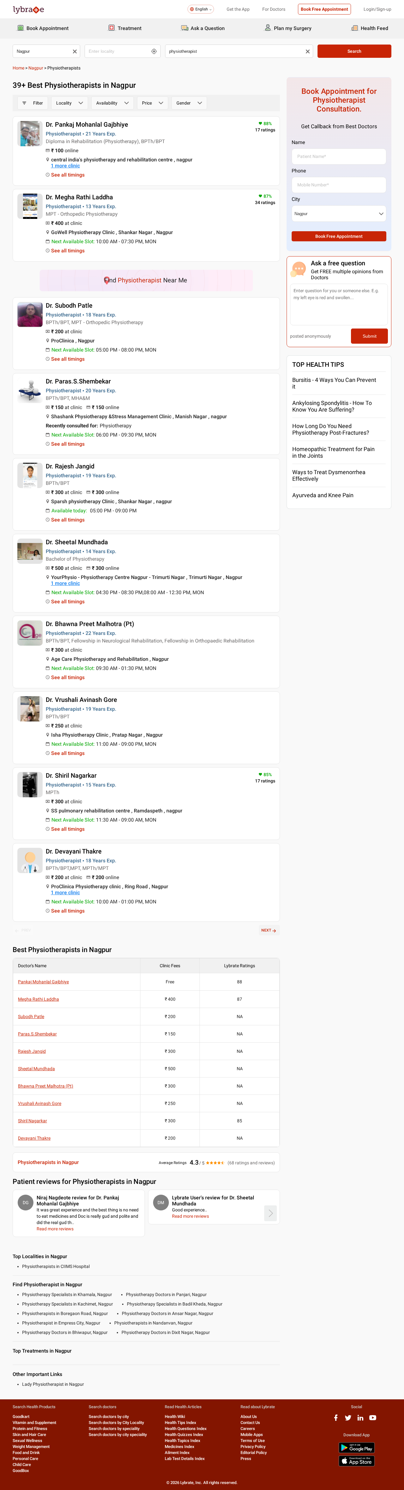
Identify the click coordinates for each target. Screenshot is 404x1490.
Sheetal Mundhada (36, 1068)
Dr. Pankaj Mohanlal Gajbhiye (87, 124)
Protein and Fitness (30, 1428)
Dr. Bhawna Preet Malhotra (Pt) (90, 624)
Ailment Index (177, 1452)
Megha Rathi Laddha (38, 999)
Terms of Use (253, 1440)
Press (246, 1458)
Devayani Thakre (34, 1138)
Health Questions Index (186, 1428)
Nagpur (35, 67)
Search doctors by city (109, 1416)
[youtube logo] (373, 1420)
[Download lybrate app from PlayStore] (356, 1452)
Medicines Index (179, 1446)
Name (298, 142)
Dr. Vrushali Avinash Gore (81, 699)
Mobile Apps (252, 1434)
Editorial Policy (254, 1452)
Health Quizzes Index (184, 1434)
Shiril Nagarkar (32, 1120)
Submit (370, 336)
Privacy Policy (253, 1446)
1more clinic (65, 166)
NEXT (266, 930)
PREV (26, 930)
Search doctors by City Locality (116, 1422)
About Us (249, 1416)
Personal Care (25, 1458)
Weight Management (31, 1446)
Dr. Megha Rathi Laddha (79, 197)
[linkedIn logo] (360, 1420)
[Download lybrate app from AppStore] (356, 1465)
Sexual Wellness (27, 1440)
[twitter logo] (348, 1420)
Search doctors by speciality (114, 1428)
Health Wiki (175, 1416)
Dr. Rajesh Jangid (70, 466)
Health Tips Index (180, 1422)
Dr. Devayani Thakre (74, 851)
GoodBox (21, 1470)
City (296, 199)
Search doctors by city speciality (118, 1434)
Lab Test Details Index (185, 1458)
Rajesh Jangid (32, 1051)
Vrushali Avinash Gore (39, 1103)
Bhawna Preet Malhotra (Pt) (45, 1086)
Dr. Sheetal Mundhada (77, 542)
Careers (248, 1428)
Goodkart (21, 1416)
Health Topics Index (182, 1440)
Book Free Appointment (324, 9)
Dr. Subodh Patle (69, 305)
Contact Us (250, 1422)
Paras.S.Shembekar (37, 1033)
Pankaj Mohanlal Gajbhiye (43, 981)
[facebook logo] (336, 1420)
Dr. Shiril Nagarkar (71, 775)
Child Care (22, 1464)
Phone (299, 171)
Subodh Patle (31, 1016)
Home (18, 67)
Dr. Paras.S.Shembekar (78, 381)
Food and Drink (26, 1452)
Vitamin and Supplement (34, 1422)
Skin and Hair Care (29, 1434)
